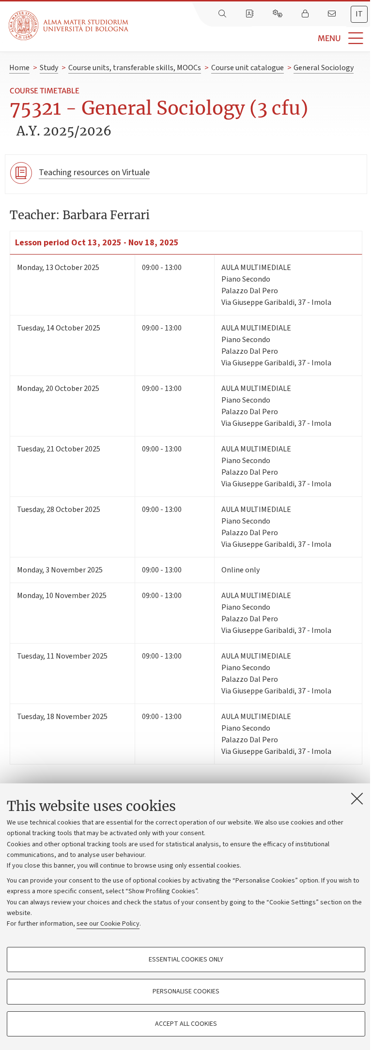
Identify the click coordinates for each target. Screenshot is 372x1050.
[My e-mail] (332, 14)
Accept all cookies (186, 1024)
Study (49, 67)
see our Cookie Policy (108, 924)
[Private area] (306, 14)
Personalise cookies (186, 991)
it (359, 14)
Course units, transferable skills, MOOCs (134, 67)
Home (19, 67)
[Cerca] (223, 14)
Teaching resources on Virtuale (94, 172)
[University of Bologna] (69, 25)
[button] (250, 38)
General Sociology (324, 67)
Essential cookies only (186, 959)
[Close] (357, 798)
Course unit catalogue (247, 67)
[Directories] (250, 14)
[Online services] (278, 14)
